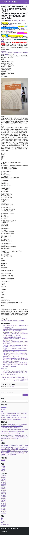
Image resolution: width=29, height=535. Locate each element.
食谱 (15, 445)
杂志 (2, 445)
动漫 (25, 451)
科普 (18, 453)
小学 (22, 451)
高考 (27, 451)
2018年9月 (3, 505)
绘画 (10, 447)
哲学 (14, 451)
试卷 (6, 455)
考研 (23, 453)
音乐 (6, 368)
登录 (13, 386)
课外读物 (3, 453)
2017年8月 (3, 510)
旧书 (21, 453)
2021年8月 (3, 492)
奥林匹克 (23, 447)
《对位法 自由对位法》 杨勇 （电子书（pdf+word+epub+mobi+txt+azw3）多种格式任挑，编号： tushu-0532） (15, 338)
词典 (9, 449)
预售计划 (3, 471)
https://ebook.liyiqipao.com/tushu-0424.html (12, 320)
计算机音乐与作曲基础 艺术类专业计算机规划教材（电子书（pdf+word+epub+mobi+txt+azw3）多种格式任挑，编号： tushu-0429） (15, 354)
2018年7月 (3, 508)
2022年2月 (3, 487)
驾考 (16, 451)
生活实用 (14, 455)
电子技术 (8, 453)
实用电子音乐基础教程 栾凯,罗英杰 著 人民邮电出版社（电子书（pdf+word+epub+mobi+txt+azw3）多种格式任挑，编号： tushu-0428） (15, 359)
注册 (2, 518)
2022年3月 (3, 485)
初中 (7, 449)
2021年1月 (3, 503)
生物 (24, 445)
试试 (2, 411)
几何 (14, 449)
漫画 (13, 447)
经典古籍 (7, 447)
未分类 (9, 20)
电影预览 (3, 467)
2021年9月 (3, 490)
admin (23, 20)
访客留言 (3, 469)
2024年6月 (3, 476)
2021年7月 (3, 493)
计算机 (2, 447)
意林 (11, 451)
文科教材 (19, 451)
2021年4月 (3, 498)
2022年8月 (3, 482)
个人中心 (3, 466)
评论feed (3, 523)
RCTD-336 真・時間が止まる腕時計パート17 (13, 332)
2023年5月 (3, 477)
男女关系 (15, 453)
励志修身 (19, 447)
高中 (22, 445)
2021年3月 (3, 500)
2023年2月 (3, 480)
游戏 (27, 445)
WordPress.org (5, 524)
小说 (12, 449)
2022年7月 (3, 484)
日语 (4, 449)
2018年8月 (3, 506)
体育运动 (5, 451)
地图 (11, 455)
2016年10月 (4, 511)
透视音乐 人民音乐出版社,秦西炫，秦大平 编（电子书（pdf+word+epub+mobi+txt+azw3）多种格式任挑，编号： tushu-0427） (15, 364)
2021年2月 (3, 501)
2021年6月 (3, 495)
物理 (3, 455)
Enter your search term (7, 392)
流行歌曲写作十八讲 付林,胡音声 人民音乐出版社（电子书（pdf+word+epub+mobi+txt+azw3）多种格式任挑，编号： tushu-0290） (15, 350)
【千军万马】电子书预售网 (9, 2)
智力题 (10, 445)
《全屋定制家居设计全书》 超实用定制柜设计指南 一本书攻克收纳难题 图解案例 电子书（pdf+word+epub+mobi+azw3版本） (14, 426)
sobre (12, 453)
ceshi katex (3, 407)
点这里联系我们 (9, 31)
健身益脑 (21, 449)
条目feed (3, 521)
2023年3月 (3, 479)
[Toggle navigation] (26, 2)
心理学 (24, 449)
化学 (15, 447)
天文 (13, 445)
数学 (8, 451)
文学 (8, 455)
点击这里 (11, 25)
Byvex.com (4, 531)
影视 (17, 445)
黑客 (20, 445)
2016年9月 (3, 513)
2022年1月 (3, 489)
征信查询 (3, 409)
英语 (7, 445)
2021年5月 (3, 497)
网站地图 (3, 460)
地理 (5, 445)
